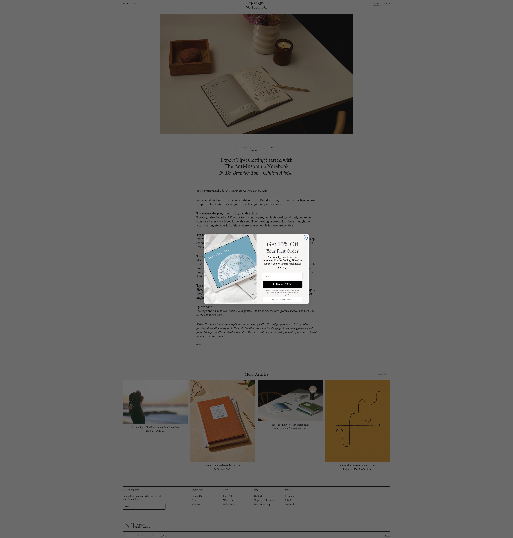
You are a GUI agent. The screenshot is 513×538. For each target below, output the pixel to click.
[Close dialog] (305, 237)
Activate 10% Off (282, 284)
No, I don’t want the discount (282, 299)
